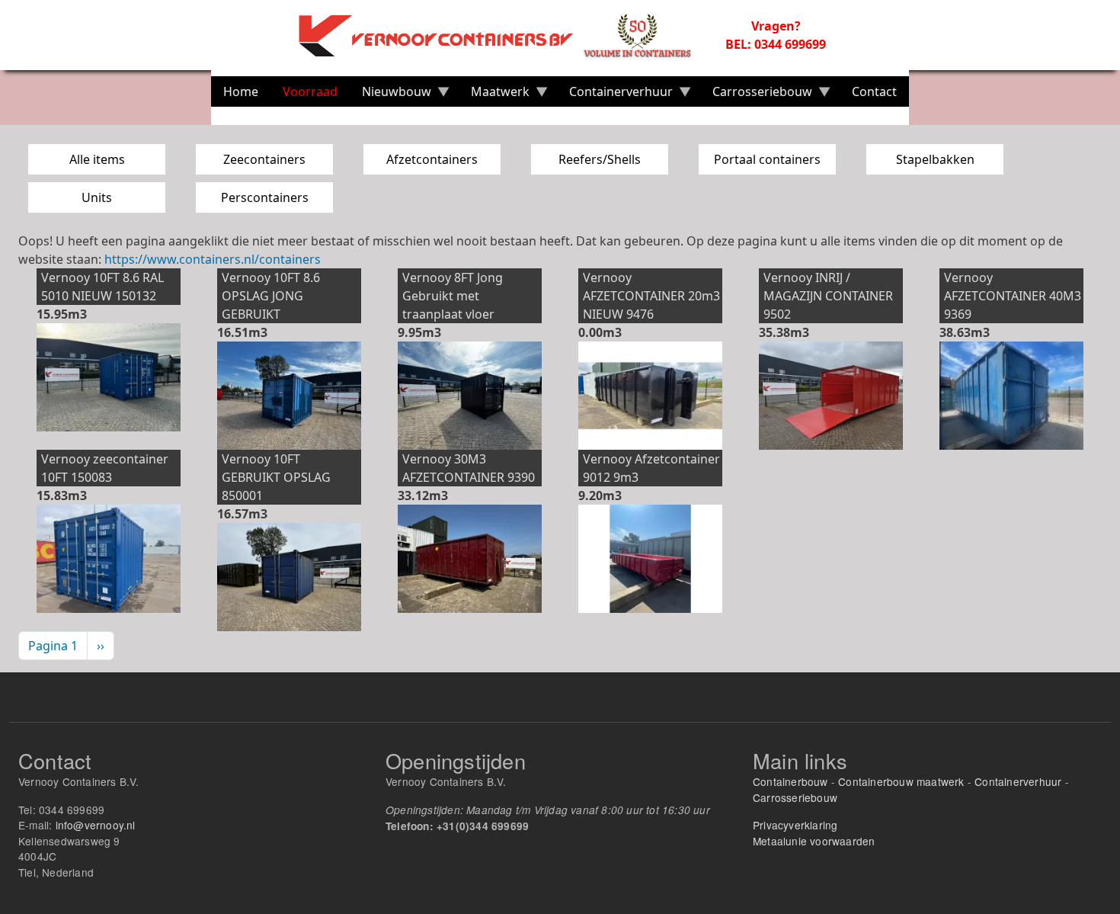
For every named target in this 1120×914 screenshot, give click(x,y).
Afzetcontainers (432, 159)
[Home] (503, 35)
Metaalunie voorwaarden (814, 840)
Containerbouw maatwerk (901, 781)
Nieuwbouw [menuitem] (390, 95)
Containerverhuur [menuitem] (615, 95)
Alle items (97, 159)
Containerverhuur (1017, 781)
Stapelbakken (935, 159)
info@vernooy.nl (96, 824)
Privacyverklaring (795, 824)
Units (97, 197)
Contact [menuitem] (874, 91)
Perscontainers (265, 197)
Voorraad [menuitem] (310, 91)
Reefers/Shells (599, 159)
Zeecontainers (264, 159)
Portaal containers (767, 159)
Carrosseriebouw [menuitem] (756, 95)
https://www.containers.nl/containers (212, 259)
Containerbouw (790, 781)
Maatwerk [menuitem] (494, 95)
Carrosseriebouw (795, 797)
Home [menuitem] (240, 91)
